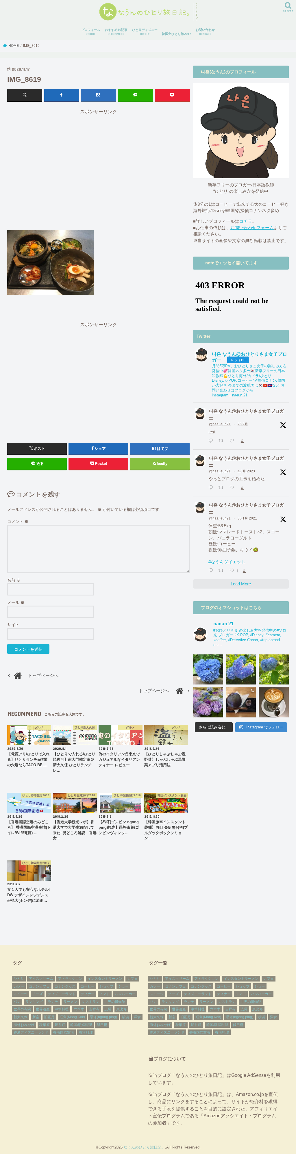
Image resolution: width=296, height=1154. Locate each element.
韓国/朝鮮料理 (81, 1025)
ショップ (106, 986)
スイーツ (20, 994)
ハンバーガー (125, 994)
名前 (14, 580)
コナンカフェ (39, 986)
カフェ (132, 979)
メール (16, 602)
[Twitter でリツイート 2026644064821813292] (222, 441)
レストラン (90, 1002)
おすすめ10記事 (116, 32)
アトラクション (70, 979)
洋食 (137, 1017)
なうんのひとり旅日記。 (144, 1147)
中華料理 (62, 1009)
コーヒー (88, 986)
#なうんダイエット (226, 562)
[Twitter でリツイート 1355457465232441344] (222, 571)
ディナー (88, 994)
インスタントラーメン (105, 979)
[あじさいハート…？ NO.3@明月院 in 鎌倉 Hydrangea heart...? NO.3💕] (208, 669)
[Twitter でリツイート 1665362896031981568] (222, 488)
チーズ (37, 994)
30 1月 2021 (247, 518)
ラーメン (70, 1002)
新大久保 (20, 1017)
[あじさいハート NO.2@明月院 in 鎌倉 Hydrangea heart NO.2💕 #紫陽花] (241, 669)
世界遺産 (43, 1009)
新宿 (35, 1017)
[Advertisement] (98, 169)
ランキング (34, 1002)
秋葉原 (44, 1025)
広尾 (107, 1009)
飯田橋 (102, 1025)
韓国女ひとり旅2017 (176, 34)
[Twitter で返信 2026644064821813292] (212, 441)
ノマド (104, 994)
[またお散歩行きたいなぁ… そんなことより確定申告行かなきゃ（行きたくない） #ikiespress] (274, 702)
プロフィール (90, 32)
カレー (19, 986)
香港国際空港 (63, 1032)
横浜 (125, 1017)
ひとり (19, 979)
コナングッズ (65, 986)
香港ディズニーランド (31, 1032)
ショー (123, 986)
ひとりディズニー (145, 32)
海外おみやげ (24, 1025)
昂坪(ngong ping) (103, 1017)
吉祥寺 (94, 1009)
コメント (18, 521)
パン (17, 1002)
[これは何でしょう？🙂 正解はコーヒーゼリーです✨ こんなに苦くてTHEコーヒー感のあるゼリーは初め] (241, 702)
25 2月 (243, 424)
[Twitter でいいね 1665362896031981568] (233, 488)
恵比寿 (121, 1009)
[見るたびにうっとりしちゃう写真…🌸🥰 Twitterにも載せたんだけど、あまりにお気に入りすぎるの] (208, 702)
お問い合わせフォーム (252, 227)
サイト (13, 624)
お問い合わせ (205, 32)
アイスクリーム (41, 979)
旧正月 (49, 1017)
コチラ (245, 221)
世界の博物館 (114, 1002)
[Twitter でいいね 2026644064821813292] (233, 441)
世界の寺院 (22, 1009)
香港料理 (86, 1032)
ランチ (53, 1002)
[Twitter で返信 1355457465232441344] (212, 571)
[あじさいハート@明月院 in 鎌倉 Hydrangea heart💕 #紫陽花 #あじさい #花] (274, 669)
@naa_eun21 (220, 424)
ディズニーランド (61, 994)
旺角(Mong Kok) (72, 1017)
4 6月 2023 (246, 471)
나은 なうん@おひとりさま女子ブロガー (246, 414)
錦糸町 (60, 1025)
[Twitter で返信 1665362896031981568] (212, 488)
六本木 (79, 1009)
